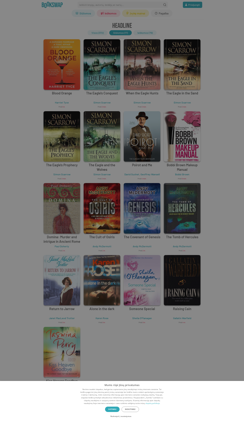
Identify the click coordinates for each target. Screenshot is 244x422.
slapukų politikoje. (152, 403)
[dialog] (122, 401)
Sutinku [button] (112, 409)
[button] (122, 416)
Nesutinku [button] (130, 409)
